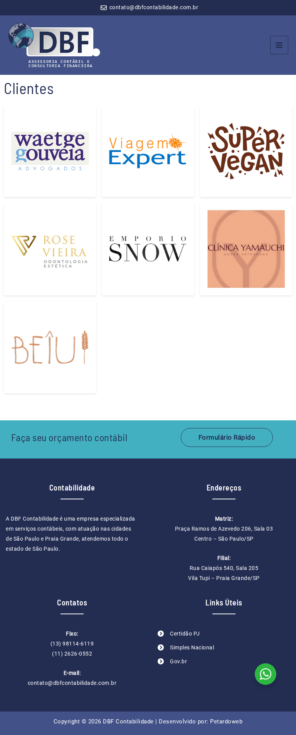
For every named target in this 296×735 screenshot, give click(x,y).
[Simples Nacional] (186, 647)
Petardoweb (226, 721)
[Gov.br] (172, 661)
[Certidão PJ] (179, 634)
